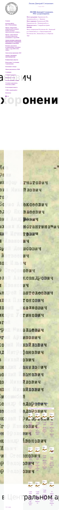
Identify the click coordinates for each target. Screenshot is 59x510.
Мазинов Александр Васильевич (30, 431)
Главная (7, 21)
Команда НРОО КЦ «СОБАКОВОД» (11, 24)
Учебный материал (10, 75)
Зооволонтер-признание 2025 (13, 53)
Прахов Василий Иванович (52, 485)
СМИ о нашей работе (11, 90)
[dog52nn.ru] (11, 8)
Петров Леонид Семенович (37, 484)
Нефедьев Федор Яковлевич (37, 458)
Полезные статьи (10, 77)
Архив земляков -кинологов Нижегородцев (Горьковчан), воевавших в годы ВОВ (13, 41)
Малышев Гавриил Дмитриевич (52, 431)
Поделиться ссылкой (42, 403)
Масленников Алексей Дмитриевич (44, 457)
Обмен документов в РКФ (12, 69)
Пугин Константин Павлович (30, 490)
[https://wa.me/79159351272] (8, 96)
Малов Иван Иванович (45, 430)
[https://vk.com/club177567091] (6, 96)
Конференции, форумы (11, 59)
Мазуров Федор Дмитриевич (37, 431)
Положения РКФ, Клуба (12, 80)
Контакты (8, 93)
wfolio (10, 507)
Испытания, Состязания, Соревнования (12, 63)
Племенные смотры (10, 66)
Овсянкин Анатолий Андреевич (30, 460)
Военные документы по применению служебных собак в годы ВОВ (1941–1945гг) (13, 48)
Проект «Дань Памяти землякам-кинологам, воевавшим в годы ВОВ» (12, 36)
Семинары (8, 72)
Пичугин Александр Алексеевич (44, 486)
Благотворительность (11, 87)
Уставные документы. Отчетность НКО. (11, 83)
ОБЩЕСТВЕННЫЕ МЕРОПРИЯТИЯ (11, 56)
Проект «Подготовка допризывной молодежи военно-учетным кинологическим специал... (12, 30)
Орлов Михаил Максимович (52, 459)
